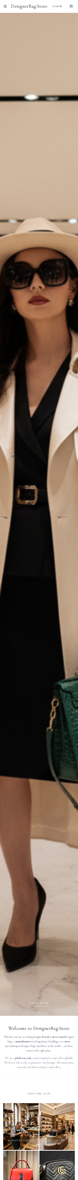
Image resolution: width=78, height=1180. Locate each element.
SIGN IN (57, 6)
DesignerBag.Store (29, 6)
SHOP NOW (39, 1003)
